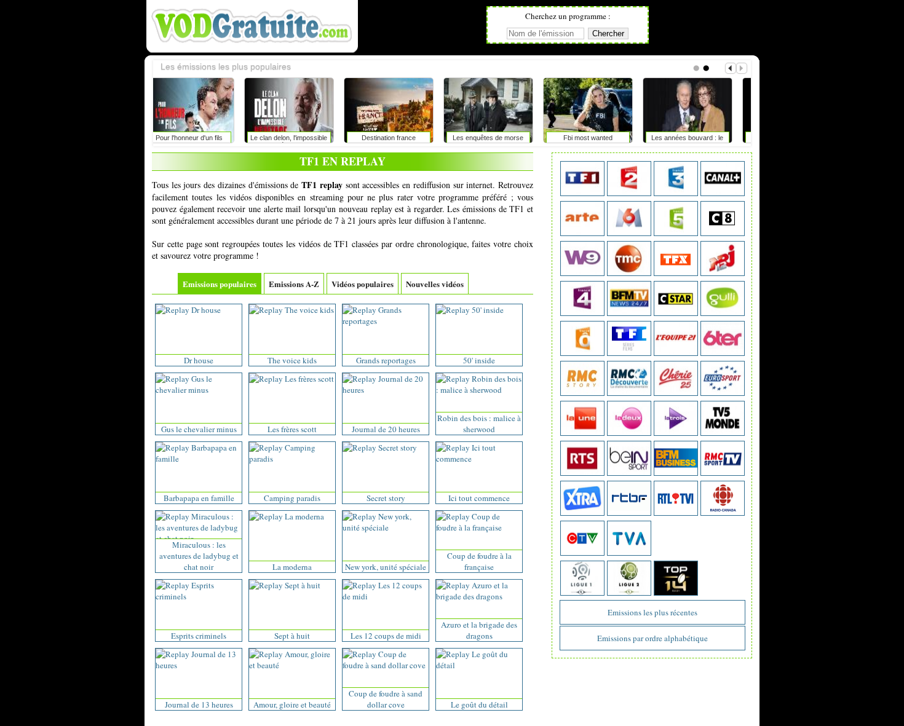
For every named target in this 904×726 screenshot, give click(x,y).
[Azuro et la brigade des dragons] (479, 596)
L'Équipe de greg (498, 137)
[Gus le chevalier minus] (199, 389)
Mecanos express (399, 137)
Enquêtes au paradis (698, 137)
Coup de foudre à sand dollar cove (385, 699)
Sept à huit (292, 635)
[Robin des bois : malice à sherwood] (479, 389)
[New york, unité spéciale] (386, 527)
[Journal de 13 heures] (199, 665)
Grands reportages (386, 360)
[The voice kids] (291, 309)
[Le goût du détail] (479, 665)
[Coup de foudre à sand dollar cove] (386, 665)
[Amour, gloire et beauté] (292, 665)
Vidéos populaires (362, 284)
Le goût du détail (479, 704)
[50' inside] (470, 309)
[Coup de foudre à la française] (479, 527)
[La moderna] (286, 516)
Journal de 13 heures (199, 704)
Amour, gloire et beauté (292, 704)
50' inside (479, 360)
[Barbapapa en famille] (199, 458)
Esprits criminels (198, 635)
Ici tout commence (479, 497)
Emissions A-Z (294, 284)
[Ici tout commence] (479, 458)
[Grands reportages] (386, 320)
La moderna (292, 566)
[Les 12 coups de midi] (386, 596)
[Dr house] (188, 309)
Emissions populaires (219, 284)
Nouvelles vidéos (435, 284)
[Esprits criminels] (199, 596)
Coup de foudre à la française (479, 561)
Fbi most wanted (199, 137)
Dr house (198, 360)
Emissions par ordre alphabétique (652, 638)
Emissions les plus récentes (652, 612)
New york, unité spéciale (385, 566)
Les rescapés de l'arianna (598, 137)
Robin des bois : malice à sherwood (479, 423)
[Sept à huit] (284, 585)
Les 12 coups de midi (386, 635)
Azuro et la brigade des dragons (479, 630)
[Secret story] (380, 447)
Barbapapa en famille (199, 497)
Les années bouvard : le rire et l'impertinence (299, 140)
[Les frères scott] (291, 378)
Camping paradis (292, 497)
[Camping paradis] (292, 458)
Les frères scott (292, 429)
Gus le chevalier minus (199, 429)
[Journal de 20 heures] (386, 389)
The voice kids (292, 360)
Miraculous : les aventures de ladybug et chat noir (199, 555)
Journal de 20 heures (386, 429)
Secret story (386, 497)
